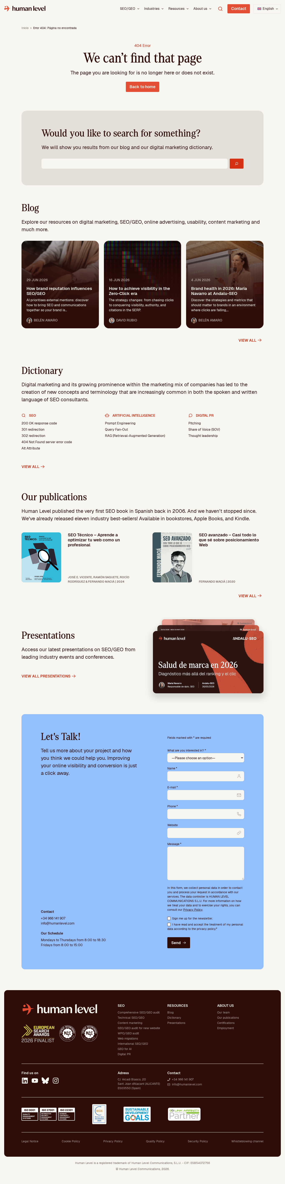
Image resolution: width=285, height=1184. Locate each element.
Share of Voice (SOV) (204, 429)
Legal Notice (29, 1141)
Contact (238, 8)
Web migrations (128, 1038)
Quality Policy (155, 1141)
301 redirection (32, 429)
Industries (151, 8)
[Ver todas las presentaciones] (208, 662)
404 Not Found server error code (46, 442)
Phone (172, 806)
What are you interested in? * (186, 750)
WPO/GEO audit (128, 1033)
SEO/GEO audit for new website (139, 1028)
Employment (225, 1028)
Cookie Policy (71, 1141)
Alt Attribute (30, 448)
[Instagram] (55, 1081)
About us (200, 8)
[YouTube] (35, 1081)
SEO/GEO (127, 8)
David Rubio (126, 320)
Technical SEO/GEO (131, 1018)
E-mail (172, 787)
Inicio (25, 28)
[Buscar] (236, 164)
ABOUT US (225, 1005)
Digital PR (124, 1054)
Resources (176, 8)
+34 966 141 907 (53, 918)
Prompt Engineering (120, 423)
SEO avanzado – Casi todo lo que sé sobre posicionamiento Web (229, 540)
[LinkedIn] (24, 1081)
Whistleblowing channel (247, 1141)
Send (176, 942)
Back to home (142, 86)
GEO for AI (125, 1049)
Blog (170, 1012)
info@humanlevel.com (57, 923)
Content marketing (130, 1023)
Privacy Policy (192, 910)
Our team (223, 1012)
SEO (121, 1005)
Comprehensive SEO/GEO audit (139, 1012)
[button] (267, 8)
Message (174, 844)
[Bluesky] (45, 1081)
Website (172, 825)
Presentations (176, 1023)
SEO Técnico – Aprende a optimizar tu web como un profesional (94, 540)
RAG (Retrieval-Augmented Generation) (135, 436)
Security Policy (198, 1141)
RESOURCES (177, 1005)
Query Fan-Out (116, 429)
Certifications (226, 1023)
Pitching (194, 423)
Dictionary (174, 1018)
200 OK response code (39, 423)
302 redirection (33, 436)
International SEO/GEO (133, 1044)
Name (172, 768)
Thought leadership (203, 436)
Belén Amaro (46, 320)
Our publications (228, 1018)
